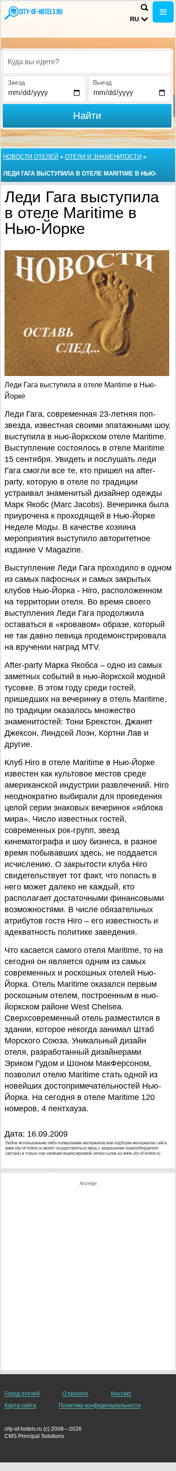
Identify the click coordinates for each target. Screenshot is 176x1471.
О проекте (75, 1393)
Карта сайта (20, 1405)
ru (134, 19)
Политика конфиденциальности (100, 1405)
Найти (87, 115)
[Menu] (163, 12)
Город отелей (22, 1393)
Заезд (16, 82)
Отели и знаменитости (103, 156)
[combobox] (87, 62)
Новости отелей (30, 156)
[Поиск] (144, 7)
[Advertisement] (88, 1275)
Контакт (121, 1393)
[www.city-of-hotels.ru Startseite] (34, 13)
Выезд (102, 82)
